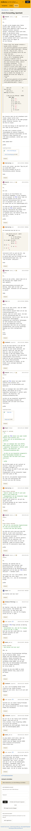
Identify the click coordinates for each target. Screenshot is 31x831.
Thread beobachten (8, 775)
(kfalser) (10, 428)
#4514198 (26, 642)
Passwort (5, 795)
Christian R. (7, 342)
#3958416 (26, 163)
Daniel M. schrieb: (8, 431)
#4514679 (26, 683)
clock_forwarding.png (9, 154)
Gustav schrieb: (7, 645)
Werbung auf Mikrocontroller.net (16, 828)
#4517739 (26, 752)
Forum (16, 5)
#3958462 (26, 227)
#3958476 (4, 273)
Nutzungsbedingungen (25, 826)
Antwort (5, 158)
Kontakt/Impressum (5, 826)
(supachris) (13, 342)
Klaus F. (7, 428)
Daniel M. (7, 16)
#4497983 (4, 604)
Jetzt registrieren (7, 820)
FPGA (16, 197)
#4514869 (26, 715)
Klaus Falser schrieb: (9, 491)
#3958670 (4, 517)
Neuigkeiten (4, 5)
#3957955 (4, 19)
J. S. (6, 621)
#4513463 (26, 621)
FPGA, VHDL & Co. (5, 10)
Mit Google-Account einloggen (10, 808)
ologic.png (7, 419)
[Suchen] (23, 2)
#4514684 (26, 699)
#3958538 (4, 375)
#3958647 (26, 428)
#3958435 (4, 184)
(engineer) (10, 621)
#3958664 (26, 488)
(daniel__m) (12, 16)
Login (27, 2)
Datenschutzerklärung (15, 826)
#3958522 (26, 342)
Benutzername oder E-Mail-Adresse (10, 789)
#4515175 (26, 734)
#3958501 (26, 301)
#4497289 (26, 590)
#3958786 (4, 557)
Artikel (11, 5)
